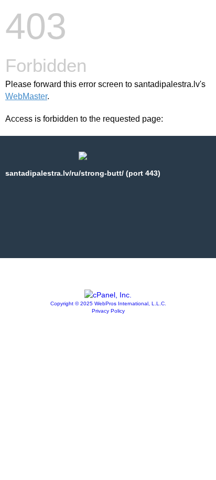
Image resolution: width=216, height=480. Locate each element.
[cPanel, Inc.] (108, 295)
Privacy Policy (108, 311)
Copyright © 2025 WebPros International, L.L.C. (108, 303)
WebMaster (26, 96)
